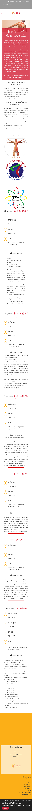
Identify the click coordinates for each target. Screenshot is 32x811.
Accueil (29, 782)
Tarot (29, 790)
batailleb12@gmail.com (6, 4)
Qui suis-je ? (27, 784)
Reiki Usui (28, 788)
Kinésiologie (27, 786)
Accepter (5, 808)
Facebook (16, 756)
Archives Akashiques (25, 792)
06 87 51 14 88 (26, 1)
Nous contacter (26, 794)
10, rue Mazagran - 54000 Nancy (13, 1)
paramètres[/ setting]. (24, 805)
